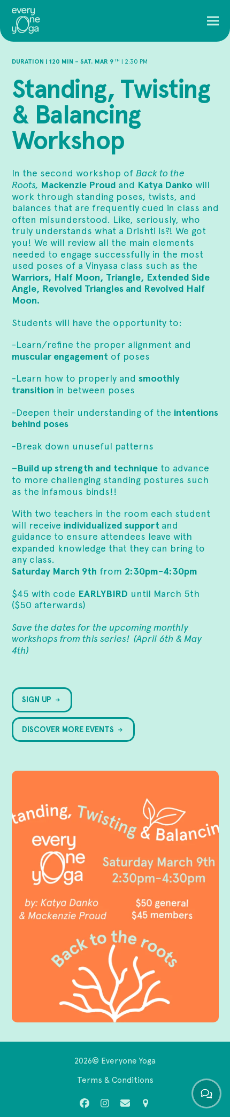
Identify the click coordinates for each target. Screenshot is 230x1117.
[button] (213, 21)
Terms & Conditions (115, 1080)
